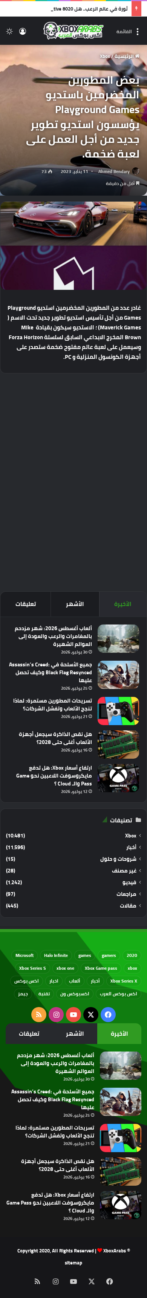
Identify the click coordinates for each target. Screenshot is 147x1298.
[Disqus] (73, 481)
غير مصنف (124, 871)
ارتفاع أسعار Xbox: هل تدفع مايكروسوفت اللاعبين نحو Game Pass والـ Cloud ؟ (54, 775)
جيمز (23, 993)
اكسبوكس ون (74, 993)
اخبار (53, 981)
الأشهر (75, 603)
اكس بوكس (26, 981)
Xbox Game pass (101, 968)
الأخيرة (123, 603)
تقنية (44, 993)
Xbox (105, 56)
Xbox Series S (32, 968)
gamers (109, 955)
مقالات (128, 906)
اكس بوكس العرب (118, 993)
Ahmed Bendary (114, 171)
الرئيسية (125, 56)
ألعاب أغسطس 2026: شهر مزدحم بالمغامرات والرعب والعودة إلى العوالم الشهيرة (53, 636)
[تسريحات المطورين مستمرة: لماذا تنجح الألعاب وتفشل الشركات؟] (118, 711)
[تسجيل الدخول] (22, 33)
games (84, 955)
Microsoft (24, 955)
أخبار (131, 847)
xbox (132, 968)
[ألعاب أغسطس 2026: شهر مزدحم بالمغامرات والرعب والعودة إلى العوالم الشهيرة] (118, 639)
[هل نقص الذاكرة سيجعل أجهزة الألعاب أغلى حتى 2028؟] (118, 744)
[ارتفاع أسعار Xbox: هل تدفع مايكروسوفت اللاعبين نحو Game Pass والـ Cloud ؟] (118, 778)
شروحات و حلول (118, 859)
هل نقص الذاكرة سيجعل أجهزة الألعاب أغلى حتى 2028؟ (55, 738)
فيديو (129, 882)
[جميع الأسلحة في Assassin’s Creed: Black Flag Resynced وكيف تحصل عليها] (118, 675)
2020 (132, 955)
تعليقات (25, 603)
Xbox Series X (123, 981)
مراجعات (126, 894)
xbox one (65, 968)
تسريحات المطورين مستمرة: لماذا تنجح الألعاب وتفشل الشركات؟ (52, 704)
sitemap (73, 1262)
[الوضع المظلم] (9, 33)
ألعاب (74, 981)
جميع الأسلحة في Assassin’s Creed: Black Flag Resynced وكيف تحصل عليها (50, 672)
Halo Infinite (56, 955)
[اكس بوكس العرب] (73, 31)
